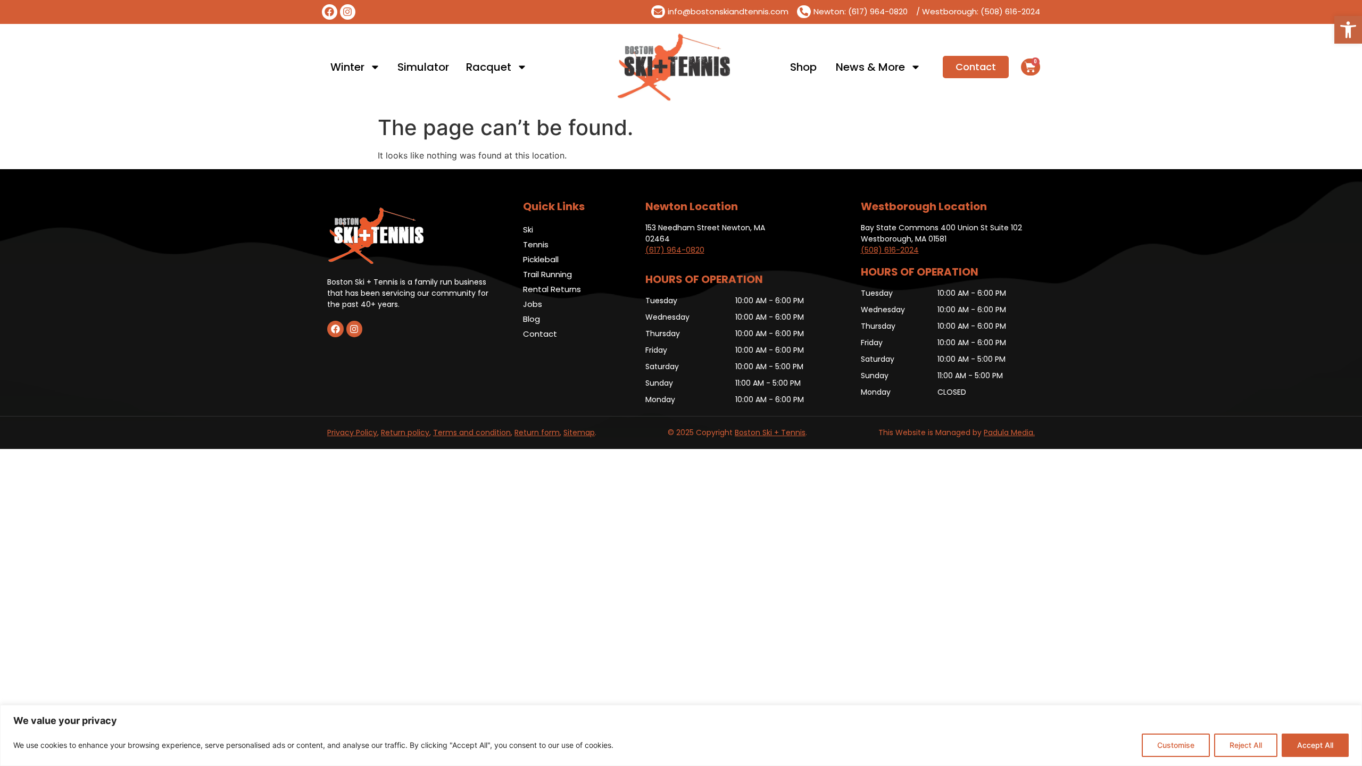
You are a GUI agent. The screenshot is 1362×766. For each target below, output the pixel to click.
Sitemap (579, 432)
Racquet (488, 67)
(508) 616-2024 (890, 250)
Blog (531, 318)
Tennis (536, 244)
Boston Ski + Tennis (770, 432)
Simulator (423, 67)
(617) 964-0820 (674, 250)
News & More (870, 67)
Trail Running (547, 274)
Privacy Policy (352, 432)
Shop (803, 67)
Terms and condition (472, 432)
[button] (1348, 30)
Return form (537, 432)
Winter (347, 67)
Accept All (1315, 745)
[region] (681, 735)
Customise (1175, 745)
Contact (540, 333)
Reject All (1246, 745)
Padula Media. (1009, 432)
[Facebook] (329, 12)
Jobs (532, 304)
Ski (528, 229)
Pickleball (541, 259)
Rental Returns (552, 289)
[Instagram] (347, 12)
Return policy (405, 432)
